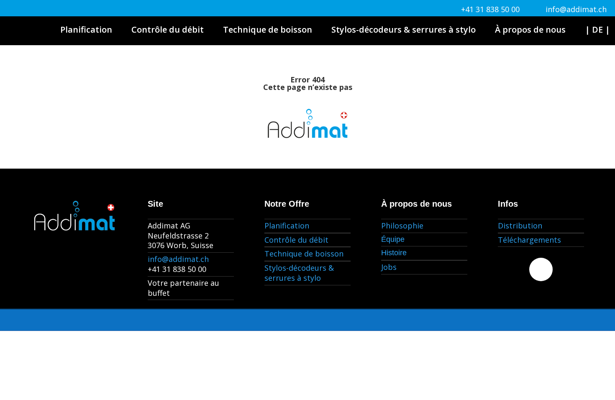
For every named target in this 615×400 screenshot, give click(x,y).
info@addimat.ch (576, 9)
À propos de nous (530, 29)
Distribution (520, 226)
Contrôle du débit (167, 29)
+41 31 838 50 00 (490, 9)
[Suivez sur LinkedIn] (541, 269)
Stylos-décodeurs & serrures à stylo (403, 29)
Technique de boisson (267, 29)
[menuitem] (597, 29)
